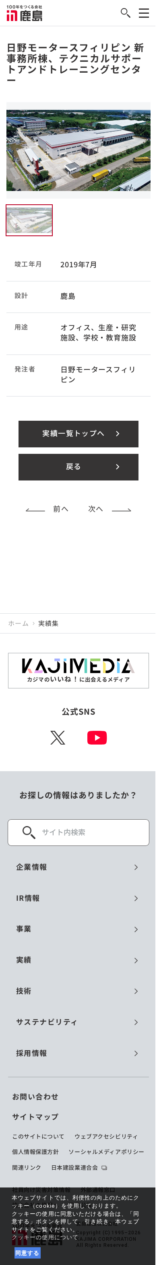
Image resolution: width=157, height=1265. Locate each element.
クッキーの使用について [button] (45, 1237)
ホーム (18, 623)
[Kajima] (24, 13)
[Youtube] (97, 738)
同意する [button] (27, 1253)
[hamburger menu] (144, 13)
